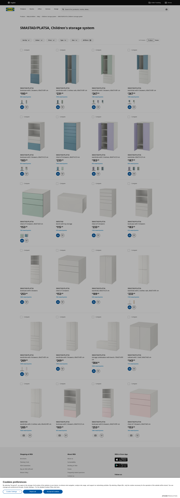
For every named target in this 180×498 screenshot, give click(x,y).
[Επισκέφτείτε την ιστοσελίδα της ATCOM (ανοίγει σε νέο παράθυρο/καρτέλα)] (169, 496)
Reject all (33, 491)
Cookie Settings (11, 491)
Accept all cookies (53, 491)
